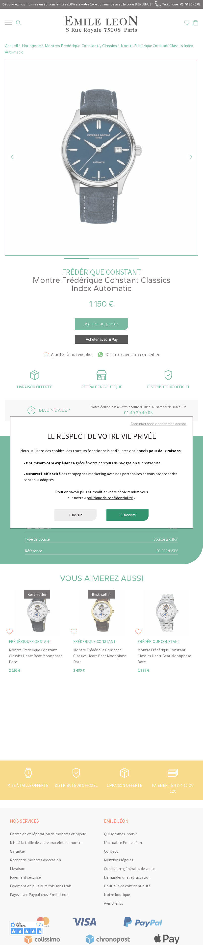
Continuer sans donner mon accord (158, 424)
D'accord (128, 515)
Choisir (75, 515)
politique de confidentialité (110, 497)
